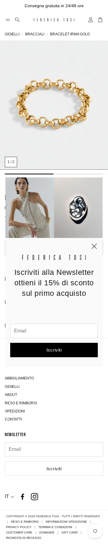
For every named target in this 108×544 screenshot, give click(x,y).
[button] (8, 20)
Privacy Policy (19, 527)
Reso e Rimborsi (25, 521)
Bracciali (34, 34)
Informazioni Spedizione (66, 521)
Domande (47, 532)
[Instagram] (34, 496)
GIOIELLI (12, 34)
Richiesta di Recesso (23, 538)
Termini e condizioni (55, 527)
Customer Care (19, 532)
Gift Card (70, 532)
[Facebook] (22, 496)
